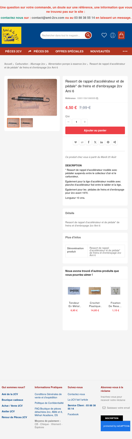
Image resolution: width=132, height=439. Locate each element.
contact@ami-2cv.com (48, 17)
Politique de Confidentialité (49, 403)
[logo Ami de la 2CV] (11, 35)
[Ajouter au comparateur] (81, 294)
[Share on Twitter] (95, 142)
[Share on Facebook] (88, 142)
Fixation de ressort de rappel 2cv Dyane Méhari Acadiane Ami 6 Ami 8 (116, 304)
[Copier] (97, 98)
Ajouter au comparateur (82, 142)
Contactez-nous (76, 394)
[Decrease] (68, 122)
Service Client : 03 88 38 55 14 (82, 407)
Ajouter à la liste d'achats (75, 142)
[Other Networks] (114, 142)
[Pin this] (108, 142)
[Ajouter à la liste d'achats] (75, 294)
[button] (26, 122)
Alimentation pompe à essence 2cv (67, 63)
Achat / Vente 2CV (12, 405)
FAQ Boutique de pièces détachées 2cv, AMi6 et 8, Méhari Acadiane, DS (49, 412)
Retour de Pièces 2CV (14, 417)
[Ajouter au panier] (68, 294)
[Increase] (85, 122)
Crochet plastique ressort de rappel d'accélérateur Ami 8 (95, 304)
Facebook (73, 414)
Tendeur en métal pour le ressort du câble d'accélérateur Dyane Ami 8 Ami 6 (74, 304)
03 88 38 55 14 (84, 17)
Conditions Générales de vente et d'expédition (48, 395)
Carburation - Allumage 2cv (30, 63)
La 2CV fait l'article (78, 399)
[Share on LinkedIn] (101, 142)
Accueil (8, 63)
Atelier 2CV (8, 411)
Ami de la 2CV (10, 394)
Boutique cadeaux (12, 399)
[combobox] (66, 35)
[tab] (95, 213)
